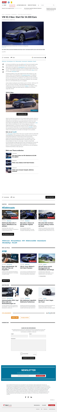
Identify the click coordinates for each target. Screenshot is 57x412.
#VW (23, 241)
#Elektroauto (8, 207)
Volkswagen (9, 133)
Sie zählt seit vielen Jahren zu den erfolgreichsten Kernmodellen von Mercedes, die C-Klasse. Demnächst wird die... (10, 229)
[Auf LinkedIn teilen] (3, 69)
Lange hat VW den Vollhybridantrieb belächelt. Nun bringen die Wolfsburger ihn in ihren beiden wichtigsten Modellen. (10, 273)
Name (30, 333)
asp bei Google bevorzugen (39, 57)
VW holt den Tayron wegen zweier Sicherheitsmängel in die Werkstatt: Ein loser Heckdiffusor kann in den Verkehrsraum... (46, 273)
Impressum (38, 409)
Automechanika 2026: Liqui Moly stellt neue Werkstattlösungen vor (10, 302)
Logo (36, 122)
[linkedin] (31, 397)
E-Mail (12, 333)
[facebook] (25, 397)
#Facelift (14, 243)
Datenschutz (45, 409)
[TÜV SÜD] (8, 2)
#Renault (44, 298)
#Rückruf (44, 264)
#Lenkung (45, 220)
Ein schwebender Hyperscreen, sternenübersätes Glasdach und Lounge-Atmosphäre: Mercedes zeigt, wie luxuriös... (27, 229)
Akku (33, 70)
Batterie (26, 85)
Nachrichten (12, 5)
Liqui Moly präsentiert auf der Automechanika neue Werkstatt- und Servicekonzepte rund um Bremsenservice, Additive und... (10, 306)
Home (3, 14)
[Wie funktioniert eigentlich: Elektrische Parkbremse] (28, 292)
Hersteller (31, 126)
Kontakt (44, 405)
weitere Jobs (15, 317)
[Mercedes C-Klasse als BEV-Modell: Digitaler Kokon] (28, 214)
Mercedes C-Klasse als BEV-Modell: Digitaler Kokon (27, 224)
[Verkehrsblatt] (11, 2)
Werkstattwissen (32, 5)
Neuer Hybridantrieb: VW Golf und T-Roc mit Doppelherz (9, 268)
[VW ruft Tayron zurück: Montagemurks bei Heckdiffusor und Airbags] (46, 258)
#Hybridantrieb (9, 264)
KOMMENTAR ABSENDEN (28, 358)
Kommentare (6, 57)
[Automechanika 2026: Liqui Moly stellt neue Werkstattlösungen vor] (10, 292)
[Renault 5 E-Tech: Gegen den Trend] (46, 292)
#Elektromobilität (31, 241)
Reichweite (14, 71)
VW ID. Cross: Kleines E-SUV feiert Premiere (27, 267)
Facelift (15, 132)
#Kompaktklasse (16, 241)
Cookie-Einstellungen (52, 409)
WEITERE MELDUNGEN (8, 234)
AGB (41, 409)
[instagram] (28, 397)
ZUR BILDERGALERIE (22, 114)
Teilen (13, 57)
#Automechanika (10, 298)
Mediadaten (37, 405)
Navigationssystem (26, 75)
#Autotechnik (27, 298)
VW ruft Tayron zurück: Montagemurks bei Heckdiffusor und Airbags (46, 268)
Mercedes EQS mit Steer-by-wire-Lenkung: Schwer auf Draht (46, 224)
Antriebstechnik (21, 67)
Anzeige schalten (25, 317)
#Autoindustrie (41, 241)
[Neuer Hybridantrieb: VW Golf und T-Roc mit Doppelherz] (10, 258)
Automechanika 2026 (21, 5)
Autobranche (13, 14)
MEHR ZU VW (6, 280)
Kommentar (13, 338)
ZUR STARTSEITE (50, 197)
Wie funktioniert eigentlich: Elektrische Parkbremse (28, 301)
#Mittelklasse (27, 220)
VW (24, 64)
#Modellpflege (6, 243)
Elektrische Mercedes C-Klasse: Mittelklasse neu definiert (9, 224)
